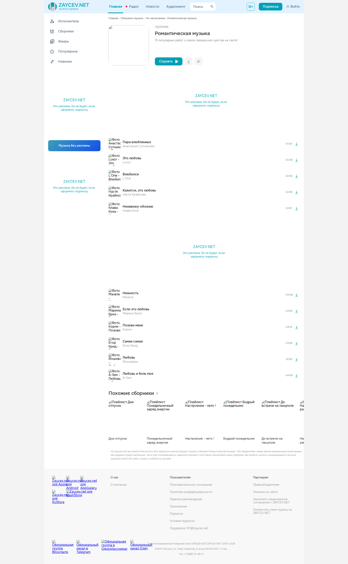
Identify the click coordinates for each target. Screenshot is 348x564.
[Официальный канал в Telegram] (89, 544)
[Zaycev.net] (68, 6)
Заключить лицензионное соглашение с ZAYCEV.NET (271, 501)
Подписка (176, 513)
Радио (134, 6)
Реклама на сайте (265, 492)
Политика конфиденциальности (191, 492)
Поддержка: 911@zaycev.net (189, 528)
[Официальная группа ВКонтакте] (64, 544)
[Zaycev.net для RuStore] (58, 497)
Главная (115, 6)
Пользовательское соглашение (191, 484)
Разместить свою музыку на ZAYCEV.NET (272, 511)
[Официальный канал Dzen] (141, 544)
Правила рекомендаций (186, 499)
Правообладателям (266, 484)
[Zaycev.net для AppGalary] (86, 482)
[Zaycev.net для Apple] (58, 482)
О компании (119, 484)
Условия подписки (182, 521)
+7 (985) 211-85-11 (193, 554)
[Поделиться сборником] (199, 61)
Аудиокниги (175, 6)
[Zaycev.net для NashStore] (79, 497)
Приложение (178, 506)
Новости (152, 6)
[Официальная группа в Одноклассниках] (116, 544)
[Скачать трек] (296, 144)
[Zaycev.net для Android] (72, 482)
